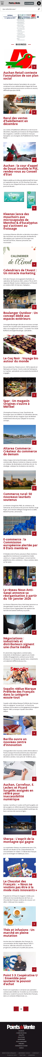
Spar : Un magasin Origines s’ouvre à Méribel (16, 403)
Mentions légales (9, 1053)
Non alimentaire (21, 1041)
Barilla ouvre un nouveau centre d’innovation (15, 742)
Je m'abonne (29, 3)
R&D (18, 39)
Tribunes (21, 1043)
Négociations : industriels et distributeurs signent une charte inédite (18, 642)
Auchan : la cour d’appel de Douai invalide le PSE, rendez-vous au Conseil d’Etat (20, 170)
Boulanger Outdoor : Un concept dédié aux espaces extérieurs (20, 315)
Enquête (21, 1035)
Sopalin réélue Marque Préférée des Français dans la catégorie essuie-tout (19, 693)
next (26, 1008)
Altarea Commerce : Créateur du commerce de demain (20, 451)
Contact (35, 1053)
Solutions (21, 1037)
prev (16, 1008)
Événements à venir (21, 1046)
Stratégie (20, 25)
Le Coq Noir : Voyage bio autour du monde (20, 360)
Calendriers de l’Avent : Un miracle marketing (20, 272)
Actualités (20, 28)
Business (21, 1031)
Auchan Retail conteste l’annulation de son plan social (20, 75)
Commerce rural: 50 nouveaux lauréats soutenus (17, 496)
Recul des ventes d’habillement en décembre (15, 121)
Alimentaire (21, 1039)
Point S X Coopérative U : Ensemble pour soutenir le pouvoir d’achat (20, 979)
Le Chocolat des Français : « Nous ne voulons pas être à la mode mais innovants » (20, 886)
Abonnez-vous (24, 1053)
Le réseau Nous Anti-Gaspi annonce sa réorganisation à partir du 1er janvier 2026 (20, 594)
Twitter (22, 1055)
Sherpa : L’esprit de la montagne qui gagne (18, 840)
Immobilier (20, 20)
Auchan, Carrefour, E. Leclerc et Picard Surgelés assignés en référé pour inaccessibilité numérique (18, 792)
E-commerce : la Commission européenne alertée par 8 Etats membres (20, 544)
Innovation (21, 36)
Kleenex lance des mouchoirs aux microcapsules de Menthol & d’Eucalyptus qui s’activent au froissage (20, 221)
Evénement (20, 23)
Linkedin (31, 1055)
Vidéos (21, 1048)
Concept (20, 33)
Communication (21, 1033)
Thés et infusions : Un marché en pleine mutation (18, 932)
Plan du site (12, 1055)
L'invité (19, 31)
